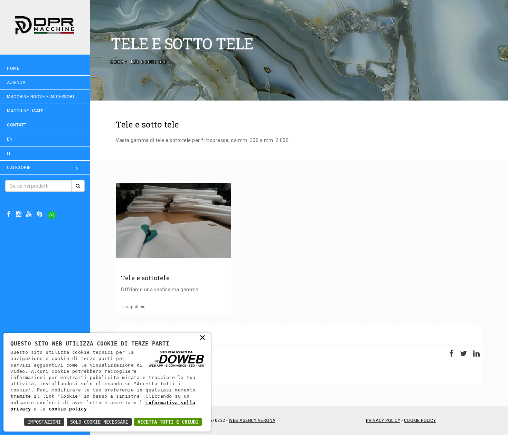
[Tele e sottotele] (173, 220)
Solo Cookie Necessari (99, 422)
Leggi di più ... (136, 306)
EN (9, 139)
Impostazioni (44, 422)
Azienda (16, 82)
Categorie (19, 167)
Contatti (17, 125)
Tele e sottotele (145, 278)
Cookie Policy (420, 420)
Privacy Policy (383, 420)
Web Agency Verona (252, 420)
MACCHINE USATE (25, 110)
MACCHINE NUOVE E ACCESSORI (40, 96)
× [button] (202, 337)
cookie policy (68, 409)
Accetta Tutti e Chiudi (168, 422)
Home (13, 68)
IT (9, 153)
